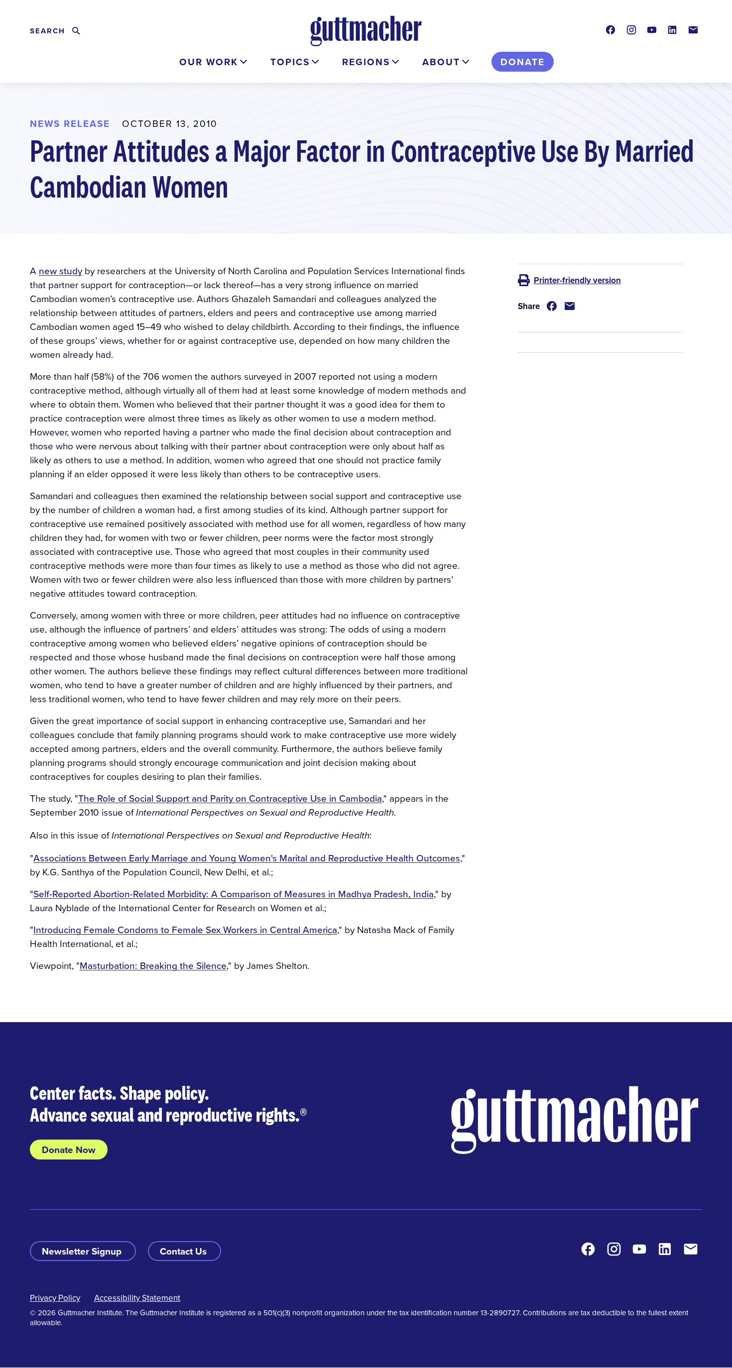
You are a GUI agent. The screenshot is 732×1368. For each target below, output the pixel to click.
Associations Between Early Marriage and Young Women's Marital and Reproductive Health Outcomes (246, 857)
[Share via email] (570, 306)
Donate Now (69, 1150)
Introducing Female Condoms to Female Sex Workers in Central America (185, 929)
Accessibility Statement (137, 1298)
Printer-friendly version (577, 280)
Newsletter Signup (83, 1251)
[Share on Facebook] (552, 306)
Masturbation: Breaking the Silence (153, 965)
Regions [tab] (366, 62)
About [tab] (441, 62)
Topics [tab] (290, 62)
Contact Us (184, 1251)
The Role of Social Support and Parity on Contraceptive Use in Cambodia (230, 798)
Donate (522, 62)
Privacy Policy (55, 1298)
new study (60, 270)
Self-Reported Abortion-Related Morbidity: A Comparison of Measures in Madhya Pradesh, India (233, 893)
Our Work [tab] (208, 62)
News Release (70, 123)
